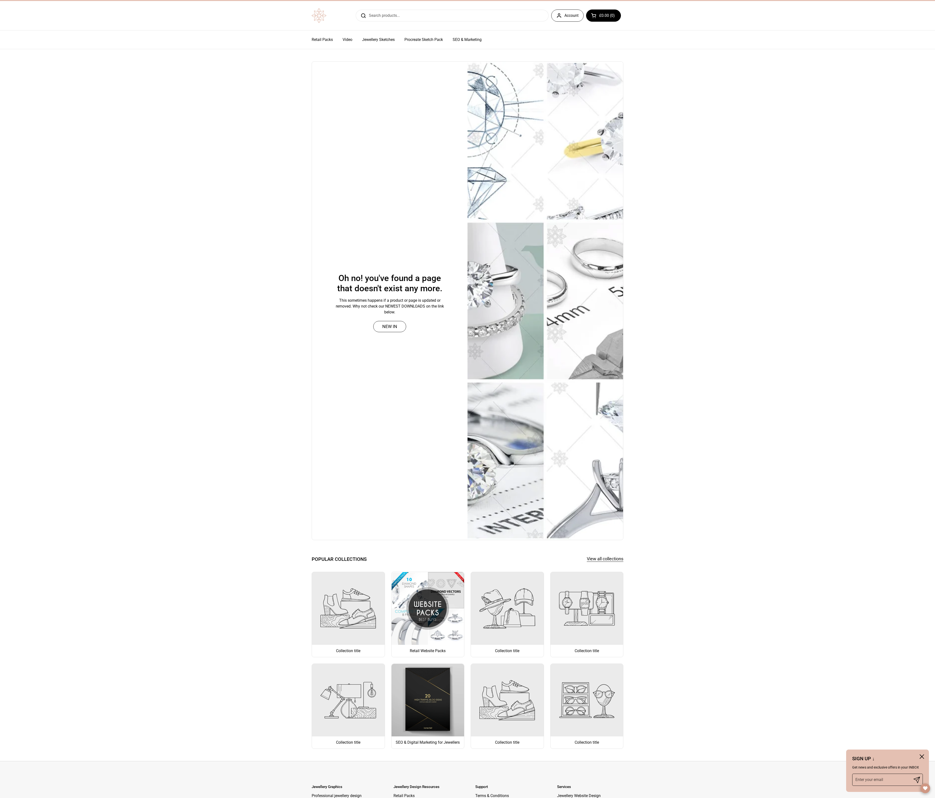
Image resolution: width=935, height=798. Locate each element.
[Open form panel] (925, 788)
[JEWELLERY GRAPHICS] (319, 15)
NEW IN (389, 326)
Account (571, 15)
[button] (603, 15)
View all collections (605, 558)
